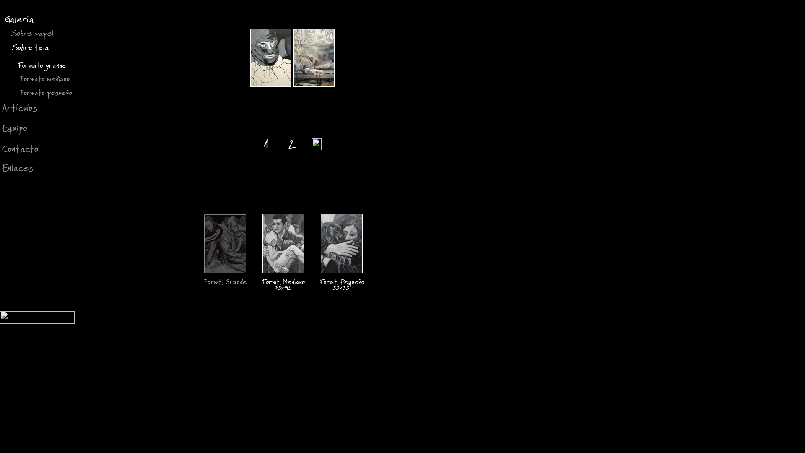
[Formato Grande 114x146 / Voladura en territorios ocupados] (314, 85)
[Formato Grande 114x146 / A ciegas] (270, 85)
